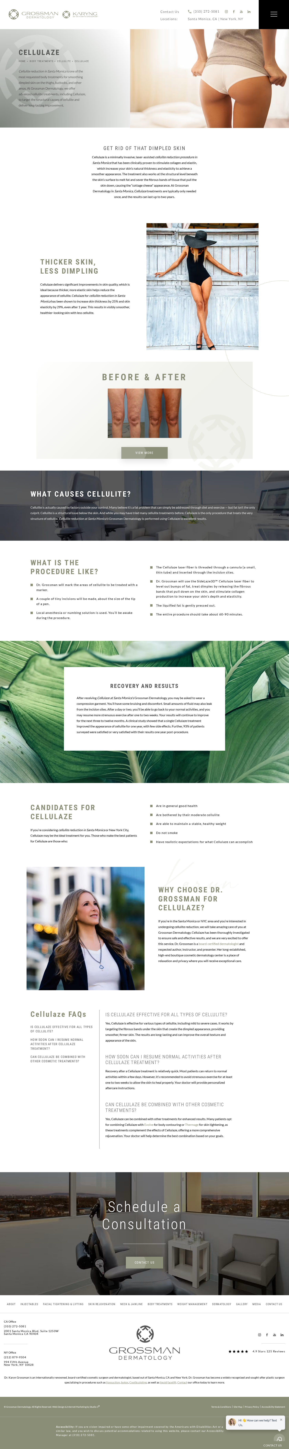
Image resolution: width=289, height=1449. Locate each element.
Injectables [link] (29, 1304)
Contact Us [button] (272, 1445)
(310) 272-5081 (83, 1435)
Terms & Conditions (221, 1406)
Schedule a (144, 1215)
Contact (182, 1382)
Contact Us (169, 11)
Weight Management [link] (192, 1304)
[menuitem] (226, 11)
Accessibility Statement (273, 1406)
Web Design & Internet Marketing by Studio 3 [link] (76, 1406)
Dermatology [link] (221, 1304)
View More (144, 453)
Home (22, 61)
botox (124, 1382)
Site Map (238, 1406)
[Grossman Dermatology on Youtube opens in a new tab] (241, 11)
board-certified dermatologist (219, 944)
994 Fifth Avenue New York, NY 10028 (19, 1363)
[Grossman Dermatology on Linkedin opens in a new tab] (249, 11)
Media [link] (256, 1304)
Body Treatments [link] (160, 1304)
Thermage (192, 1124)
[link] (204, 11)
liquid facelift (168, 1382)
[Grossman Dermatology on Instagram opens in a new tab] (226, 11)
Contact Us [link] (274, 1304)
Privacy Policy (252, 1406)
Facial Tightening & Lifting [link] (63, 1304)
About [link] (11, 1304)
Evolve (148, 1124)
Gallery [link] (242, 1304)
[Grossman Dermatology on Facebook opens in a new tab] (234, 11)
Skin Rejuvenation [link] (101, 1304)
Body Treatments (41, 61)
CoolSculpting (138, 1382)
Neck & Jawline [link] (131, 1304)
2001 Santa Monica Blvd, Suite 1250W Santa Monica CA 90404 (31, 1332)
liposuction (113, 1382)
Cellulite (64, 61)
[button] (274, 14)
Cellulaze (82, 61)
